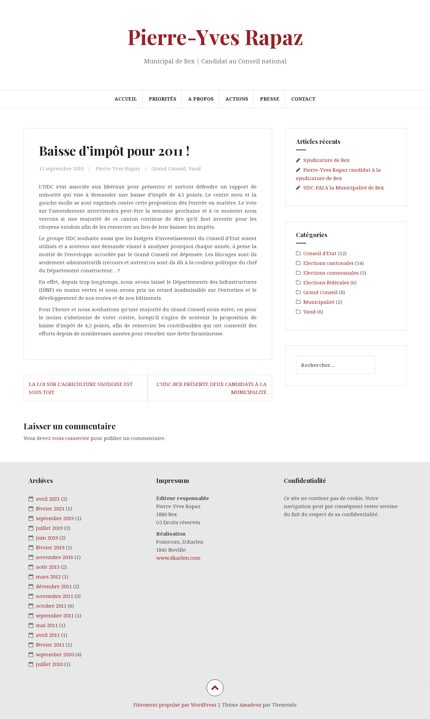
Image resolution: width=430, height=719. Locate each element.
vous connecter (70, 438)
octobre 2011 (51, 605)
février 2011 (50, 644)
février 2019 (50, 547)
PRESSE (270, 99)
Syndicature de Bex (326, 160)
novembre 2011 (54, 596)
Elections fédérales (326, 282)
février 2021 (50, 508)
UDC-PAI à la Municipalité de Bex (343, 187)
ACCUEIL (126, 99)
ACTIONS (236, 99)
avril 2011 (48, 634)
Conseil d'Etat (320, 253)
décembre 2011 (54, 586)
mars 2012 (48, 576)
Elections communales (331, 272)
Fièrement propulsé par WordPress (174, 705)
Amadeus (250, 705)
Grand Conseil (169, 168)
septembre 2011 (55, 615)
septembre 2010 (55, 654)
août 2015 (47, 566)
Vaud (194, 168)
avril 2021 (48, 498)
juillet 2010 (49, 664)
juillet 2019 (49, 527)
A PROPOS (201, 99)
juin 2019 (47, 537)
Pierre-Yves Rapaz (215, 36)
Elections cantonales (328, 263)
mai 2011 (47, 625)
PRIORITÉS (162, 99)
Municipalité (319, 301)
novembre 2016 (54, 557)
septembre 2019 (55, 518)
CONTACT (303, 99)
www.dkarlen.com (178, 557)
